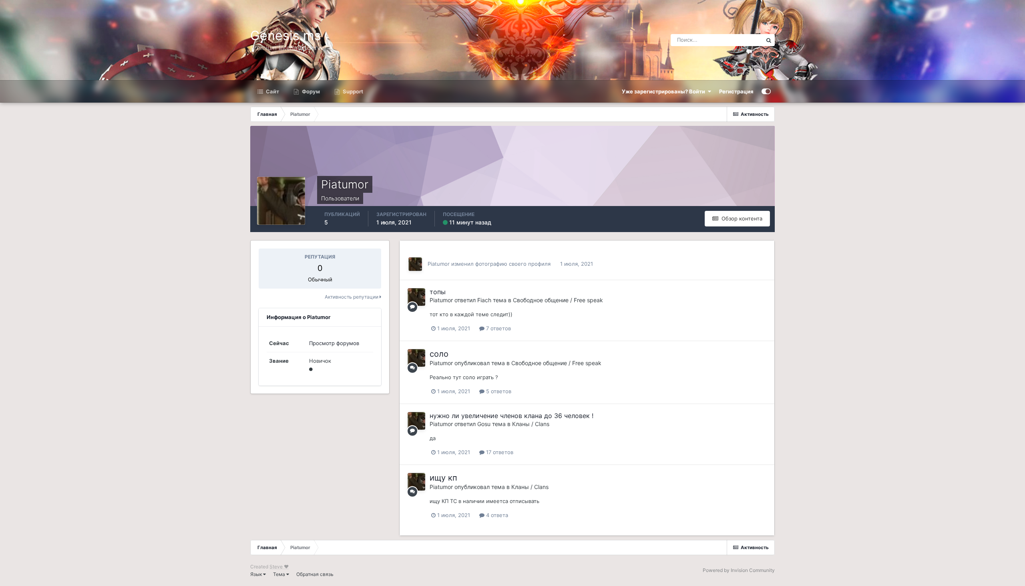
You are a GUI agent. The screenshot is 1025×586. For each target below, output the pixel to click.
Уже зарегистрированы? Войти (664, 91)
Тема (279, 574)
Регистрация (736, 91)
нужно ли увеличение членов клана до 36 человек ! (511, 416)
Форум (310, 91)
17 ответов (498, 452)
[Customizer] (766, 91)
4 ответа (496, 515)
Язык (256, 574)
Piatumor (439, 264)
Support (352, 91)
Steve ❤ (279, 567)
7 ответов (497, 328)
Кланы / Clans (530, 423)
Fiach (484, 300)
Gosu (483, 423)
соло (439, 354)
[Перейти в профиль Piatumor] (415, 264)
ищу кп (443, 478)
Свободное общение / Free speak (558, 300)
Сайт (272, 91)
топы (438, 292)
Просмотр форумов (334, 343)
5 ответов (497, 391)
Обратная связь (315, 574)
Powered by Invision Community (739, 570)
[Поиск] (769, 40)
